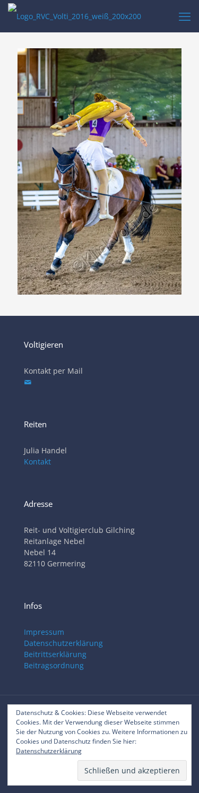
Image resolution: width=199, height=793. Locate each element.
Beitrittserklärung (55, 654)
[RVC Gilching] (74, 16)
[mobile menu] (185, 16)
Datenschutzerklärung (63, 643)
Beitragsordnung (54, 665)
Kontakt (37, 461)
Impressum (44, 632)
